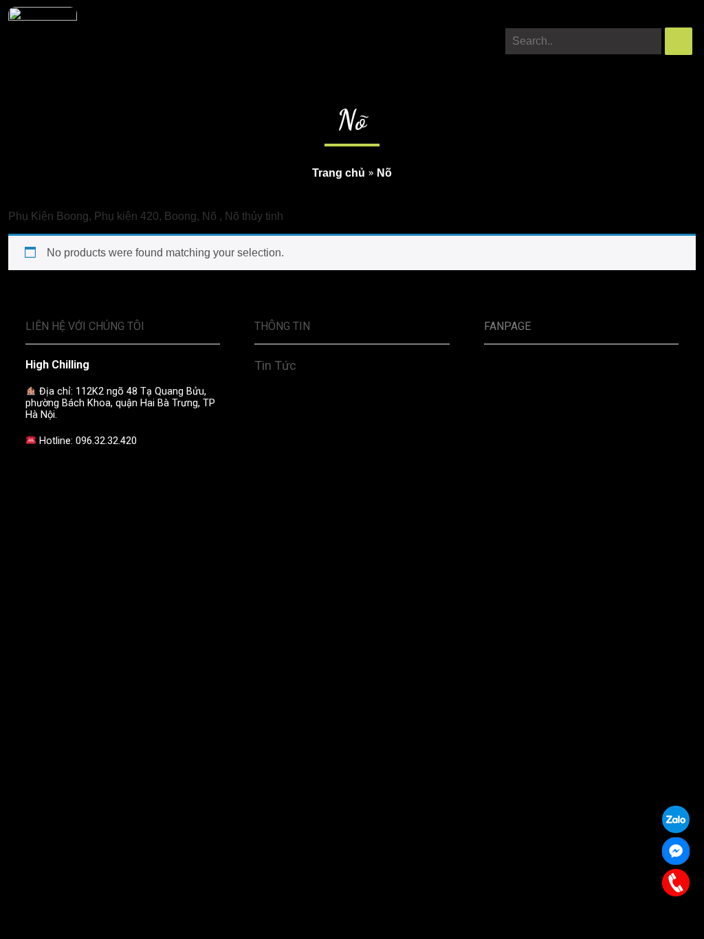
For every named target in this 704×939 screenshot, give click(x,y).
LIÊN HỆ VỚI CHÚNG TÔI (84, 326)
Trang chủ (338, 173)
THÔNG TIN (282, 326)
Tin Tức (275, 365)
